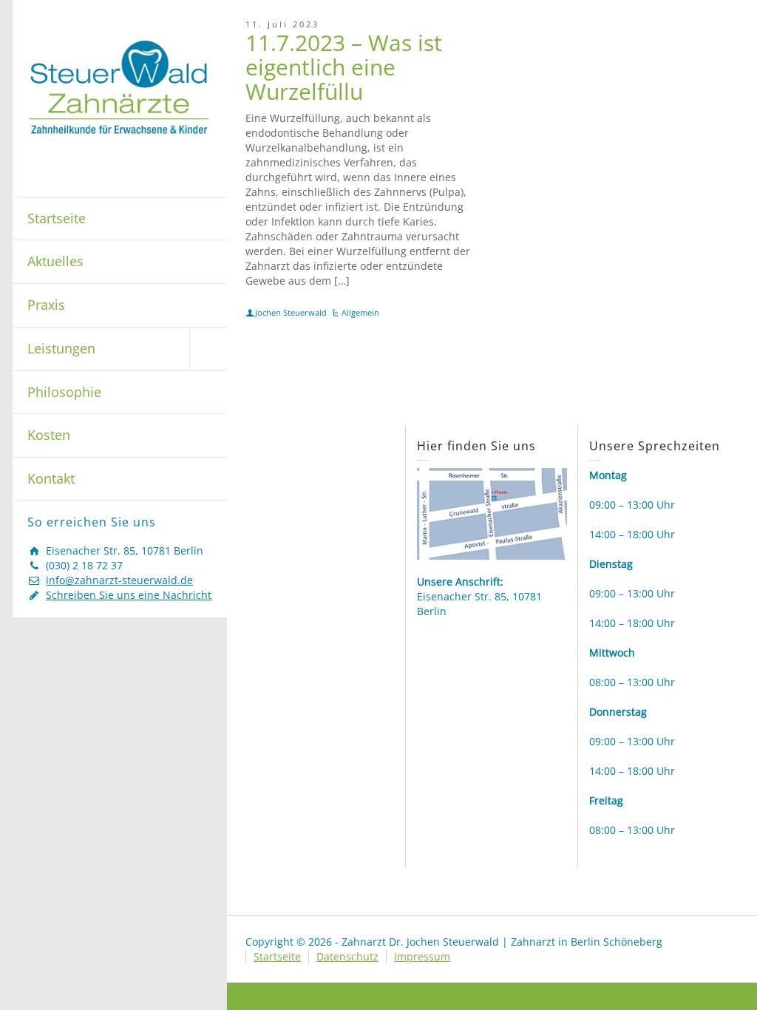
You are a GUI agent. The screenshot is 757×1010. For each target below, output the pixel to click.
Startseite (56, 218)
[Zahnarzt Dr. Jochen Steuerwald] (119, 86)
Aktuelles (55, 261)
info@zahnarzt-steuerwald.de (119, 580)
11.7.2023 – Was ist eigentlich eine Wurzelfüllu (343, 66)
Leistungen (61, 348)
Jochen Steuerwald (291, 312)
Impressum (422, 956)
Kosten (48, 435)
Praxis (46, 304)
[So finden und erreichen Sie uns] (491, 513)
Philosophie (64, 392)
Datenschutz (347, 956)
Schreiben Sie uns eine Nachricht (128, 595)
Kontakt (51, 478)
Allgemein (360, 312)
